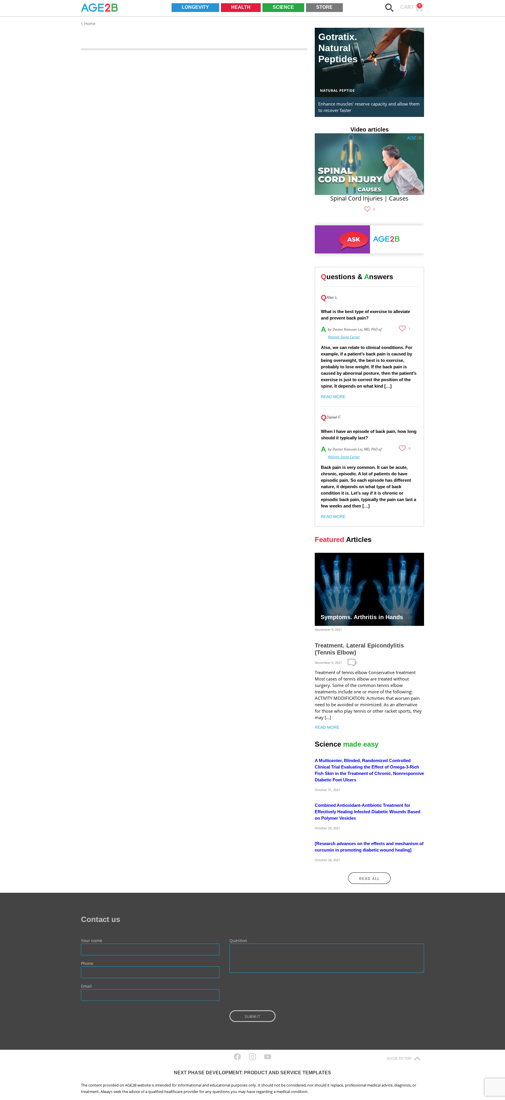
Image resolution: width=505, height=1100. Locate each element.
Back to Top (399, 1058)
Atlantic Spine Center (344, 336)
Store (324, 7)
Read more (333, 396)
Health (240, 7)
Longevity (195, 7)
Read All (369, 879)
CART (410, 7)
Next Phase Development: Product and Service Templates (252, 1072)
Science (283, 7)
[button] (389, 8)
